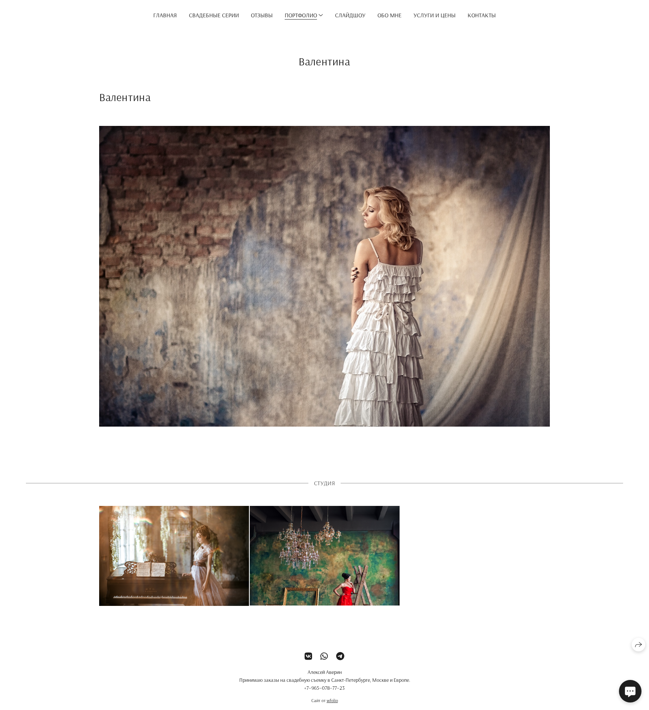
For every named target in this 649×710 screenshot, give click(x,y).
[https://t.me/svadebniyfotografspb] (340, 656)
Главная (165, 15)
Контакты (482, 15)
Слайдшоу (350, 15)
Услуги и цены (435, 15)
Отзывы (262, 15)
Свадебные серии (214, 15)
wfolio (332, 700)
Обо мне (389, 15)
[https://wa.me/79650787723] (324, 656)
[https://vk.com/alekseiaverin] (308, 656)
